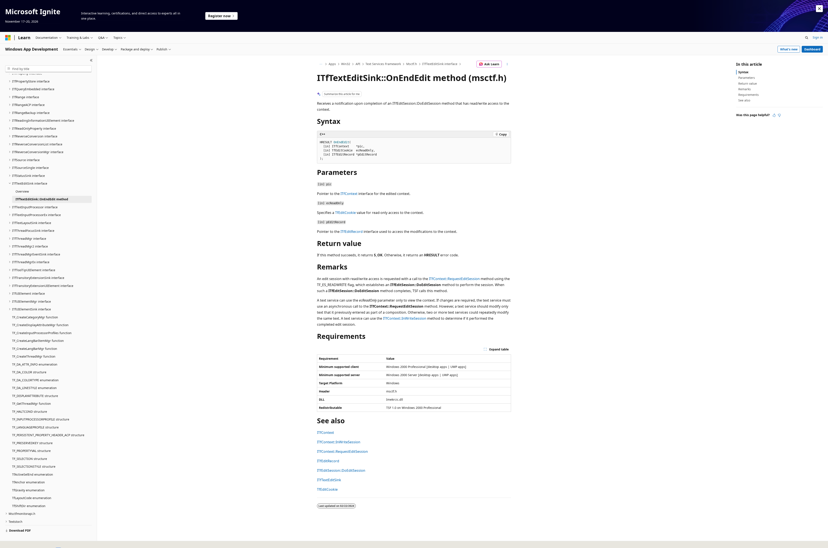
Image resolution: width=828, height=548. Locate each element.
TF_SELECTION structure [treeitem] (29, 459)
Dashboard (812, 49)
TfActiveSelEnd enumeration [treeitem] (32, 474)
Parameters (746, 78)
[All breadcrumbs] (321, 64)
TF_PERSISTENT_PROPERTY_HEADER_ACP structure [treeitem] (48, 435)
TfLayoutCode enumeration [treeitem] (31, 498)
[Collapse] (91, 60)
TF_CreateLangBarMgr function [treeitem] (34, 349)
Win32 (345, 64)
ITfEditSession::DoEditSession (341, 470)
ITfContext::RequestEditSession (454, 278)
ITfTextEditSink (329, 480)
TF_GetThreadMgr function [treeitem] (31, 404)
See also (744, 100)
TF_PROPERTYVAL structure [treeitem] (31, 451)
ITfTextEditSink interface (439, 64)
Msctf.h (411, 64)
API (358, 64)
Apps (332, 64)
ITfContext (349, 193)
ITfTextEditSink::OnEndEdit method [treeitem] (42, 199)
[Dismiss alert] (819, 8)
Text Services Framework (383, 64)
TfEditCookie (345, 212)
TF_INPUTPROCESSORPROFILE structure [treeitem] (40, 419)
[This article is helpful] (774, 115)
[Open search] (806, 38)
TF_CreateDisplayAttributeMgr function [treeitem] (40, 325)
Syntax (743, 72)
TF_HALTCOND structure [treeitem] (29, 411)
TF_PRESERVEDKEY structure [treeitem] (32, 443)
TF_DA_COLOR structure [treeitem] (29, 372)
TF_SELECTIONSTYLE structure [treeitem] (33, 466)
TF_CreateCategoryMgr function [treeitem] (35, 317)
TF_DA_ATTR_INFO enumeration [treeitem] (34, 364)
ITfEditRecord (351, 231)
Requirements (748, 95)
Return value (747, 83)
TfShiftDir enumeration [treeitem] (28, 506)
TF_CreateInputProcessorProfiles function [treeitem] (42, 333)
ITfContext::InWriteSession (404, 318)
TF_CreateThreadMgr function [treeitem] (33, 356)
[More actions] (507, 64)
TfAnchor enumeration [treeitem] (28, 482)
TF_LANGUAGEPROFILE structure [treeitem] (35, 427)
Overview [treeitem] (22, 191)
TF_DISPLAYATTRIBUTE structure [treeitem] (35, 396)
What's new (789, 49)
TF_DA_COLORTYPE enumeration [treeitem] (35, 380)
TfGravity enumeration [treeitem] (28, 490)
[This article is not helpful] (779, 115)
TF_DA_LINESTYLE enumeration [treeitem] (34, 388)
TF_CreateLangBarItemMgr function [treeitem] (38, 341)
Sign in (818, 37)
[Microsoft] (8, 37)
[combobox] (48, 68)
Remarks (744, 89)
